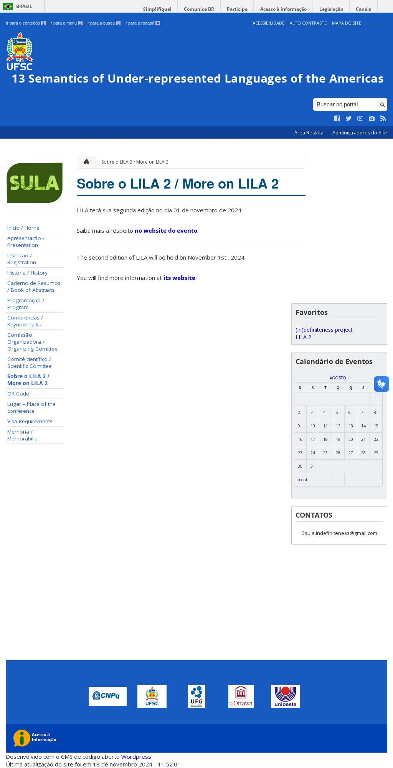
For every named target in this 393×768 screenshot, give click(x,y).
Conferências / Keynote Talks (25, 321)
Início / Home (23, 227)
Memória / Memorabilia (22, 435)
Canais (363, 9)
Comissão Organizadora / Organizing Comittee (32, 341)
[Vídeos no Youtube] (360, 119)
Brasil (24, 6)
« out (302, 479)
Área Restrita (309, 132)
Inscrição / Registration (21, 259)
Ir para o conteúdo (25, 23)
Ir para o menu (65, 23)
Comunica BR (199, 9)
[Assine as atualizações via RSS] (383, 119)
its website (179, 277)
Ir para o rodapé (141, 23)
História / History (27, 272)
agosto (338, 378)
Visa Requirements (30, 421)
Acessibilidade (268, 23)
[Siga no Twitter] (349, 119)
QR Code (18, 393)
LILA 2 (303, 337)
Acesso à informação (283, 9)
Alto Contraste (308, 23)
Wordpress (136, 756)
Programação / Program (25, 304)
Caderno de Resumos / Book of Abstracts (34, 286)
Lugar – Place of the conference (31, 407)
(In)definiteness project (324, 329)
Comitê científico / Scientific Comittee (29, 362)
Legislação (331, 9)
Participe (237, 9)
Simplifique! (157, 9)
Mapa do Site (346, 23)
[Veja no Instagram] (372, 119)
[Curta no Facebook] (337, 119)
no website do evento (166, 230)
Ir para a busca (102, 23)
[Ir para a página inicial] (84, 162)
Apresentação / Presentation (26, 241)
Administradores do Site (359, 132)
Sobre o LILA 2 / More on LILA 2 (28, 380)
